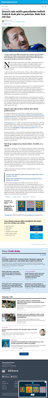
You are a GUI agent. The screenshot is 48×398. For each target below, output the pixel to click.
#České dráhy (8, 196)
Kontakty (3, 381)
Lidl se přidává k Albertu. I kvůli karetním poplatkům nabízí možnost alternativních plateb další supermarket (30, 302)
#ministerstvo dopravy (16, 196)
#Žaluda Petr (33, 196)
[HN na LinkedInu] (14, 371)
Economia (4, 385)
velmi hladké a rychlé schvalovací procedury (24, 127)
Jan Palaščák (5, 327)
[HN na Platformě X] (8, 371)
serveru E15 (10, 122)
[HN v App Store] (14, 376)
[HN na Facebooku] (10, 371)
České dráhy (14, 251)
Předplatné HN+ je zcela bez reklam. (40, 244)
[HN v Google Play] (6, 376)
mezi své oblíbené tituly (29, 215)
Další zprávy (24, 353)
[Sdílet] (42, 6)
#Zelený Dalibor (26, 196)
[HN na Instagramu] (12, 371)
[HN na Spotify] (15, 371)
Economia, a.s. (9, 364)
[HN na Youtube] (17, 371)
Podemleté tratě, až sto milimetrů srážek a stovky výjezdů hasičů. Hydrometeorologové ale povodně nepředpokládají (30, 316)
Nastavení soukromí (17, 385)
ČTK (36, 50)
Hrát (22, 209)
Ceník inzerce (4, 388)
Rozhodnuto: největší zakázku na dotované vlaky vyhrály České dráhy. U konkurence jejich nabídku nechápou (35, 285)
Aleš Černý (7, 20)
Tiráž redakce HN (5, 383)
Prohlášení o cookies (18, 383)
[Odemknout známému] (45, 6)
